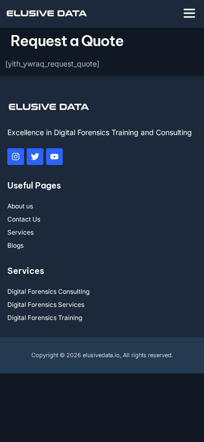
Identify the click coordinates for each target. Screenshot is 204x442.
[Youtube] (54, 156)
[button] (189, 13)
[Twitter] (35, 156)
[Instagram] (15, 156)
